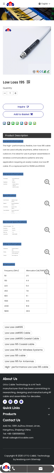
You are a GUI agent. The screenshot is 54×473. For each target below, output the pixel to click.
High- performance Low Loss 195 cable (26, 367)
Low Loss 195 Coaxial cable (19, 344)
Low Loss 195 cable (15, 355)
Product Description (16, 135)
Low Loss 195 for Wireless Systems (24, 350)
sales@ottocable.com (21, 437)
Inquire (21, 106)
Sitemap (35, 459)
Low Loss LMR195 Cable (17, 333)
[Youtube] (16, 402)
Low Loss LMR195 (14, 327)
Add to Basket (22, 114)
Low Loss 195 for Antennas (19, 361)
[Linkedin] (10, 402)
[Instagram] (21, 402)
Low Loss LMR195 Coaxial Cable (22, 338)
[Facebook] (5, 402)
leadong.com (23, 459)
